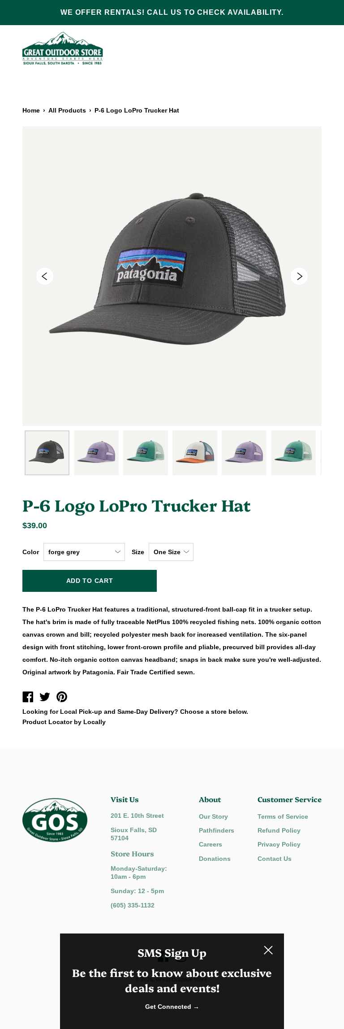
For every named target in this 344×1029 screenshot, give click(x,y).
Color (30, 552)
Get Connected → (172, 1006)
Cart (310, 48)
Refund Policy (279, 830)
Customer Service (290, 799)
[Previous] (45, 276)
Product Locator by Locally (64, 721)
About (210, 799)
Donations (215, 858)
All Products (67, 110)
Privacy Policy (279, 844)
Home (31, 110)
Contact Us (275, 858)
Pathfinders (216, 830)
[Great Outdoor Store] (27, 698)
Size (138, 552)
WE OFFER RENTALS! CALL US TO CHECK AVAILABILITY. (172, 12)
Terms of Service (283, 816)
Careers (210, 844)
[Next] (299, 276)
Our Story (213, 816)
